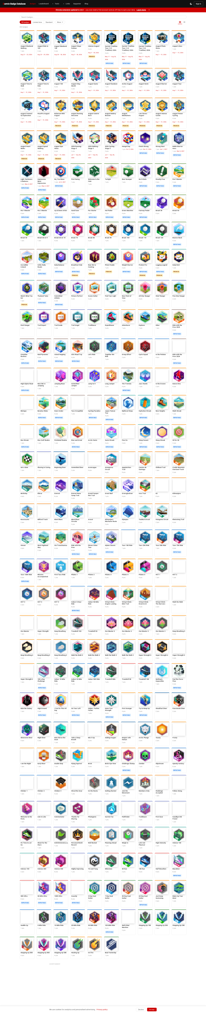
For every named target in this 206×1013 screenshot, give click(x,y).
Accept (151, 1009)
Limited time (37, 22)
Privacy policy (102, 1009)
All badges (25, 22)
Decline (141, 1009)
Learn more (141, 10)
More (60, 22)
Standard (49, 22)
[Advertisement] (103, 983)
